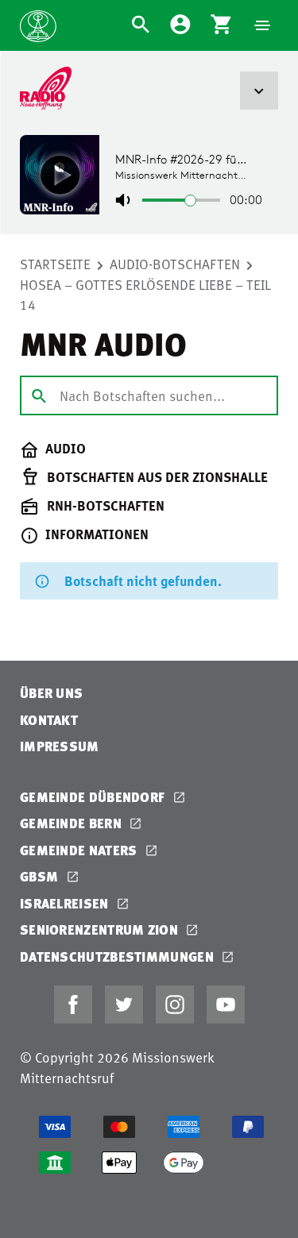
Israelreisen (66, 903)
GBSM (41, 876)
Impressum (59, 746)
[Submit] (39, 395)
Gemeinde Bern (72, 823)
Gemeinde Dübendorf (94, 797)
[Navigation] (262, 25)
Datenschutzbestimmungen (118, 956)
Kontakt (49, 720)
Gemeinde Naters (80, 850)
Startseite (55, 263)
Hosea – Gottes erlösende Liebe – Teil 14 (145, 294)
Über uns (51, 693)
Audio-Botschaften (175, 263)
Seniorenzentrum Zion (100, 929)
